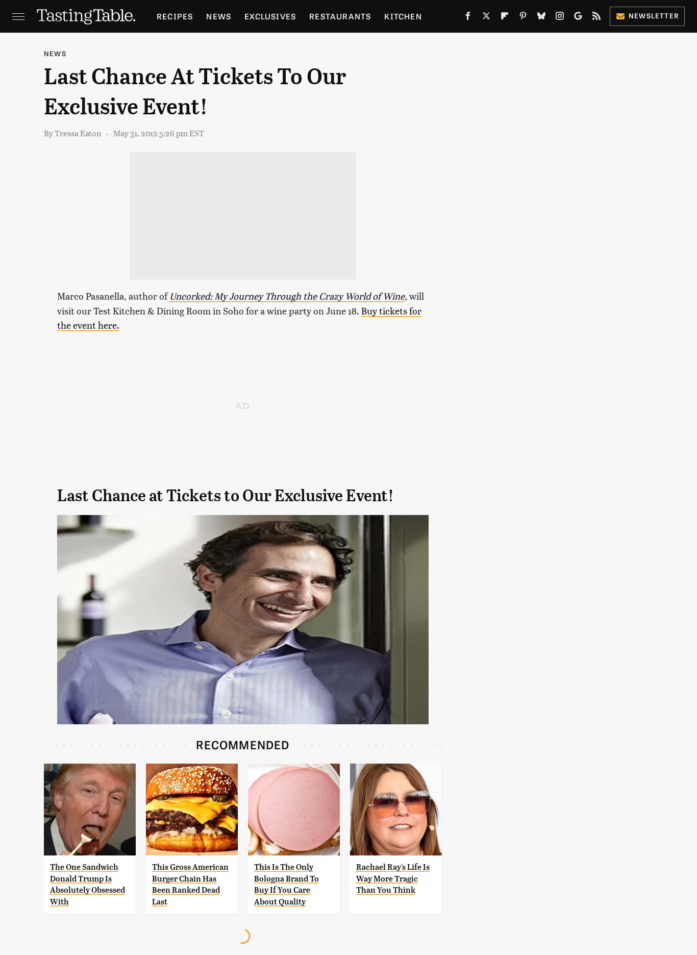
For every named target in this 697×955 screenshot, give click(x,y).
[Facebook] (468, 17)
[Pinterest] (523, 17)
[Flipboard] (505, 17)
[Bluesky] (541, 17)
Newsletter (654, 15)
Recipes (175, 16)
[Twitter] (486, 17)
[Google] (578, 17)
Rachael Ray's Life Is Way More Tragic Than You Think (393, 878)
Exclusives (270, 16)
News (218, 16)
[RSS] (596, 17)
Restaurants (340, 16)
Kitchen (402, 16)
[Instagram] (560, 17)
